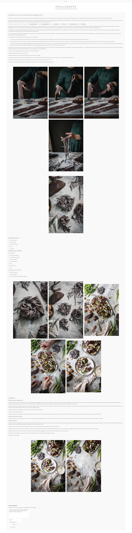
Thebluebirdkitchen (45, 24)
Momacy (64, 24)
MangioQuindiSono (33, 24)
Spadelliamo (56, 24)
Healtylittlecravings (73, 24)
